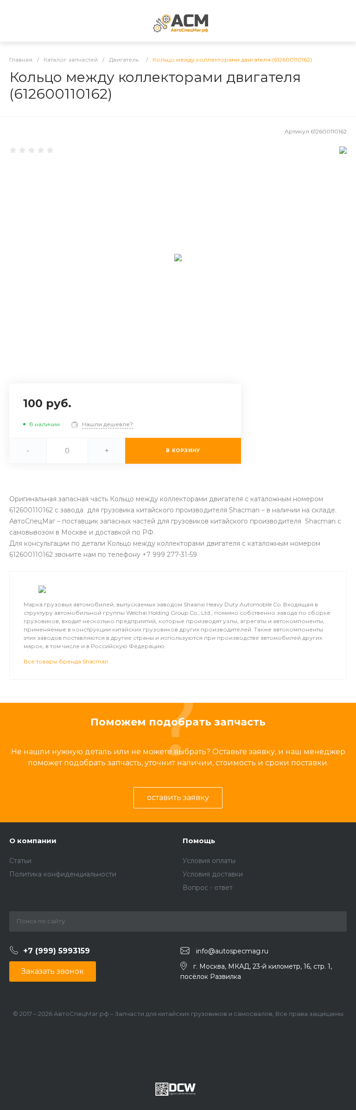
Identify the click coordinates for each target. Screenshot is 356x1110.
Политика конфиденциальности (62, 874)
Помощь (199, 840)
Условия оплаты (209, 861)
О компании (33, 840)
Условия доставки (213, 874)
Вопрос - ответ (208, 887)
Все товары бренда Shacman (66, 661)
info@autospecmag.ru (232, 951)
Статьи (20, 861)
